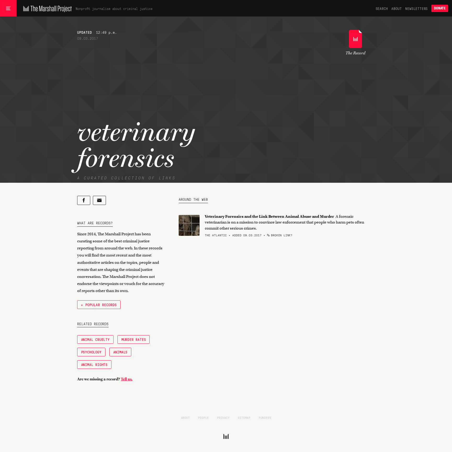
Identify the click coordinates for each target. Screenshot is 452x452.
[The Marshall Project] (46, 8)
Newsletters (416, 8)
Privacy (223, 417)
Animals (120, 352)
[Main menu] (8, 8)
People (203, 417)
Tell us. (127, 379)
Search (382, 8)
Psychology (91, 352)
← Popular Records (99, 304)
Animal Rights (94, 364)
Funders (265, 417)
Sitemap (244, 417)
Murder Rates (133, 339)
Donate (439, 8)
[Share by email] (99, 200)
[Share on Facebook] (83, 200)
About (396, 8)
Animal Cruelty (95, 339)
